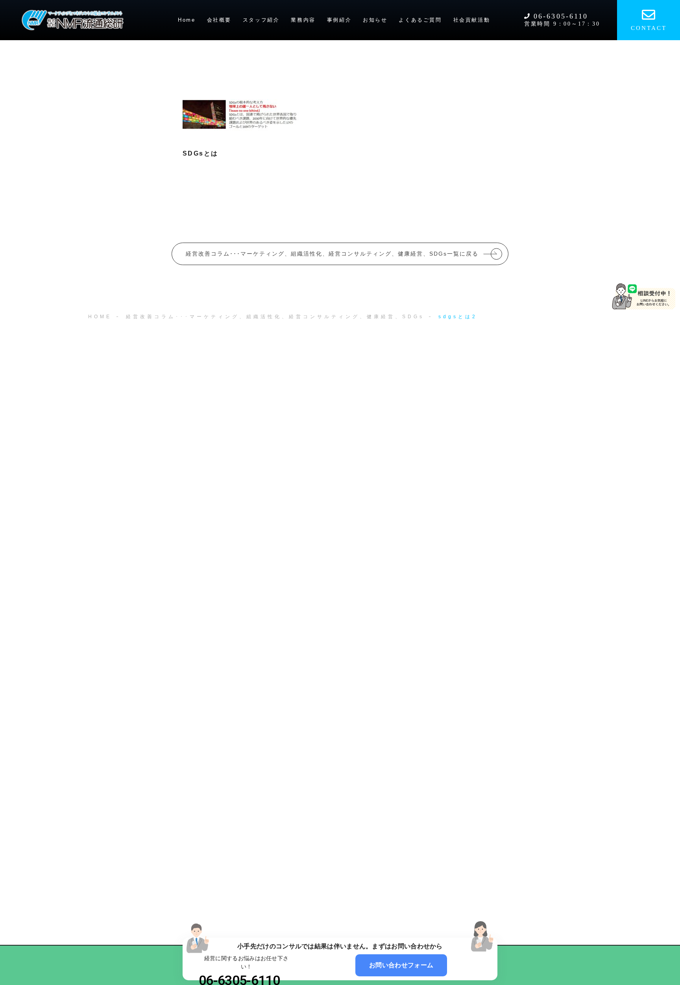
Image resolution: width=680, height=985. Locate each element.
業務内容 (303, 20)
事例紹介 (339, 20)
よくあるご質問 (420, 20)
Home (186, 20)
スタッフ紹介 (261, 20)
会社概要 (219, 20)
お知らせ (375, 20)
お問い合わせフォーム (401, 965)
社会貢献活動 (471, 20)
